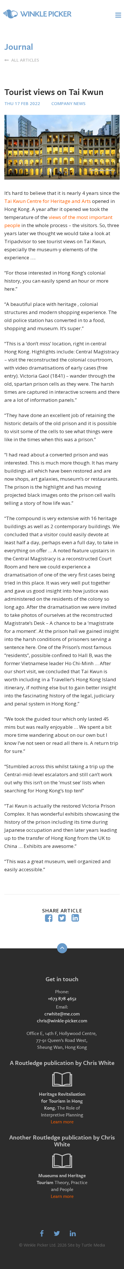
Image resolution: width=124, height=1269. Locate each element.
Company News (68, 103)
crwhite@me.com (62, 1014)
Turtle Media (93, 1245)
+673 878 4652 (62, 999)
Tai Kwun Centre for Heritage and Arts (47, 201)
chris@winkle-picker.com (62, 1021)
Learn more (62, 1122)
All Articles (24, 60)
